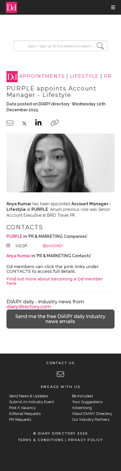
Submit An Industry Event (31, 402)
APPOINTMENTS (42, 76)
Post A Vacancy (22, 408)
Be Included (82, 396)
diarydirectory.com (28, 306)
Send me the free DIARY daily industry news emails (60, 319)
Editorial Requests (25, 413)
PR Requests (20, 419)
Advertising (82, 408)
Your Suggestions (87, 402)
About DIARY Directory (92, 413)
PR (108, 76)
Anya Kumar (18, 255)
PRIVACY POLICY (85, 440)
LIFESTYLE (84, 76)
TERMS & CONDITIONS (40, 440)
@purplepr (53, 245)
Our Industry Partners (90, 419)
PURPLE (14, 236)
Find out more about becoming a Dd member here (54, 281)
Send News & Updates (28, 396)
